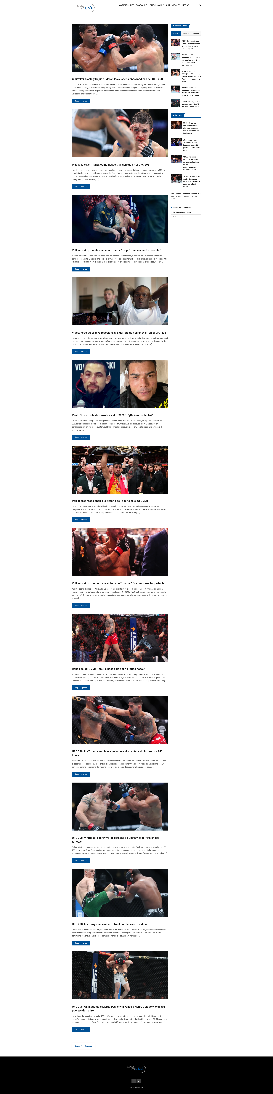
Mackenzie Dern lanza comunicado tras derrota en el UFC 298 (110, 164)
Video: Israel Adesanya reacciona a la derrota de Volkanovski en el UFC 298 (119, 332)
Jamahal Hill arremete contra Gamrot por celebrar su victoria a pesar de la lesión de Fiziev (191, 181)
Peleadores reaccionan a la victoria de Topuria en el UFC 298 (110, 500)
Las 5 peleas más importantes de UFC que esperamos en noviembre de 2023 (186, 196)
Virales (176, 5)
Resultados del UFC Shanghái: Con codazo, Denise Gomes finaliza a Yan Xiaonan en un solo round (191, 76)
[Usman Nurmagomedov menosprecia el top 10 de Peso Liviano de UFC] (175, 103)
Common (196, 33)
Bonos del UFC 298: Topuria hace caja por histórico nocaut (108, 668)
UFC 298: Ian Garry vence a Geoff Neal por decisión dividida (109, 924)
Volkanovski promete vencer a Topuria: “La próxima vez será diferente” (116, 250)
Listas (185, 5)
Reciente (176, 33)
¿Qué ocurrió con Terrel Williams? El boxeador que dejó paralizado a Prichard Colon (191, 145)
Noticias (124, 5)
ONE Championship (160, 5)
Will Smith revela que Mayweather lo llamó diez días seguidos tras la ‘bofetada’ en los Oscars (191, 128)
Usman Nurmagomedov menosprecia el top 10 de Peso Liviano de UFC (191, 104)
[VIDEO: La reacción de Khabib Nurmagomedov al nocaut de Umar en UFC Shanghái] (175, 42)
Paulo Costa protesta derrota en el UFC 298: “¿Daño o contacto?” (112, 415)
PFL (146, 5)
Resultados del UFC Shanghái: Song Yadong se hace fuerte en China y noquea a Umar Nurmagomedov (191, 60)
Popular (186, 33)
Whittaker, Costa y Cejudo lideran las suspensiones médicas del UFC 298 (117, 79)
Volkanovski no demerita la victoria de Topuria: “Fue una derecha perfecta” (119, 583)
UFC (132, 5)
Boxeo (139, 5)
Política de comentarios (182, 207)
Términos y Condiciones (182, 212)
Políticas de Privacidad (181, 217)
